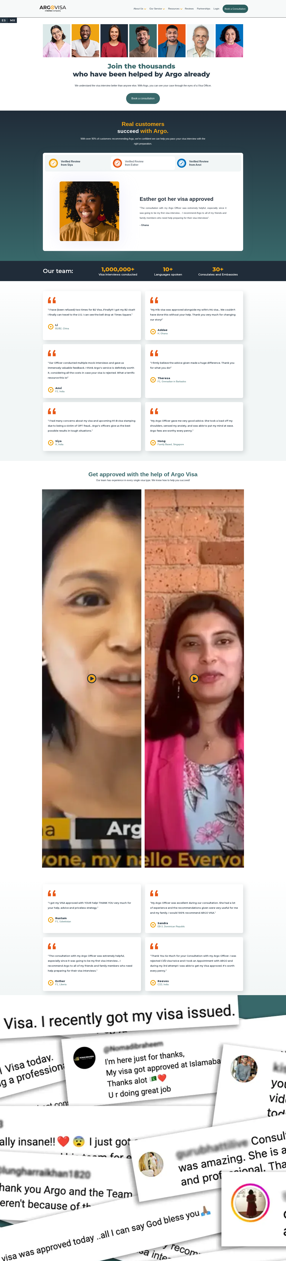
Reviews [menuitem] (189, 8)
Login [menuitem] (216, 8)
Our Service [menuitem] (155, 8)
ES (4, 20)
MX (12, 20)
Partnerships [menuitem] (203, 8)
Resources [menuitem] (173, 8)
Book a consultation (143, 98)
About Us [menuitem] (138, 8)
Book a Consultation (235, 8)
